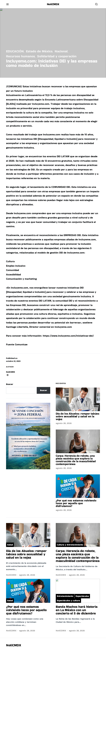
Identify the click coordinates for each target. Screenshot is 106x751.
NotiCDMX (10, 372)
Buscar (9, 384)
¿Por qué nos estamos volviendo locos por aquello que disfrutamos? (76, 503)
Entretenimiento (65, 596)
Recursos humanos (20, 56)
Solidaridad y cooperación (56, 56)
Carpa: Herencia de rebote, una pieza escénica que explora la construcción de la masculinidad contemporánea (76, 460)
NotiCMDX (53, 4)
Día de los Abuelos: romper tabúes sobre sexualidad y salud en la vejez (77, 416)
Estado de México (39, 51)
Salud (10, 544)
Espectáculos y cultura (68, 600)
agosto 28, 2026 (64, 423)
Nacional (61, 51)
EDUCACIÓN (15, 51)
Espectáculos (82, 596)
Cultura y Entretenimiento (70, 544)
